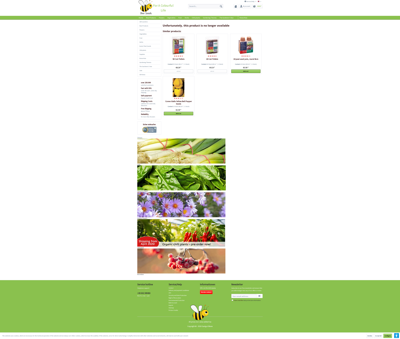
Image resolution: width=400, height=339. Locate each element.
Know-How (142, 58)
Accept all (378, 336)
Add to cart (245, 71)
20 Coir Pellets (212, 59)
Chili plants (142, 50)
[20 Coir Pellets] (212, 45)
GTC (170, 293)
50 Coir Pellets (178, 59)
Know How (243, 18)
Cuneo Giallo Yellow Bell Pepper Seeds (178, 102)
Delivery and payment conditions (179, 290)
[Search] (221, 6)
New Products (143, 26)
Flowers (141, 30)
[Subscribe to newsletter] (259, 296)
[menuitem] (205, 6)
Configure (388, 336)
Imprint (171, 305)
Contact (171, 288)
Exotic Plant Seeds (145, 46)
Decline (370, 336)
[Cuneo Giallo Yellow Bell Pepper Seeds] (178, 87)
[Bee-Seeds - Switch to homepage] (145, 7)
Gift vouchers (143, 22)
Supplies (142, 54)
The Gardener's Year (145, 66)
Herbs (141, 42)
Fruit (140, 38)
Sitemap (171, 308)
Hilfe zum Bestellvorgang (208, 288)
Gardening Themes (145, 62)
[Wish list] (235, 6)
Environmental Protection (176, 300)
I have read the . (247, 300)
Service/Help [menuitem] (250, 1)
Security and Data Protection (178, 295)
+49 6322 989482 (143, 293)
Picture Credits (173, 310)
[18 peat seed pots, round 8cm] (246, 45)
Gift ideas (142, 75)
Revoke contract (206, 292)
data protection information (252, 300)
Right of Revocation (175, 298)
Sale (140, 70)
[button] (396, 335)
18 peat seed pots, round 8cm (245, 59)
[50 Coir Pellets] (178, 45)
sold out (178, 71)
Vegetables (143, 34)
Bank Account (173, 303)
